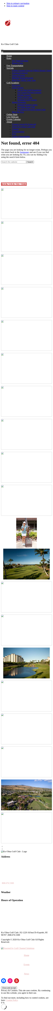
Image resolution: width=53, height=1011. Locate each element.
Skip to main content (15, 6)
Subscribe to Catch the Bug (40, 10)
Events (26, 964)
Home (26, 955)
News (26, 974)
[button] (9, 58)
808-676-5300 (22, 10)
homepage (24, 152)
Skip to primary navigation (18, 3)
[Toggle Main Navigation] (2, 49)
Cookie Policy (12, 1000)
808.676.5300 (8, 883)
